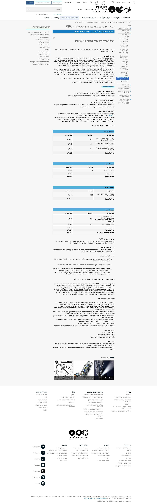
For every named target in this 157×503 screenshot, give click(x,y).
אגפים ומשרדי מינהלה (81, 448)
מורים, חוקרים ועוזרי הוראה (66, 400)
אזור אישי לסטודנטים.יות (42, 3)
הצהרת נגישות (62, 455)
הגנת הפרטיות (62, 458)
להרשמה (30, 3)
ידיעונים (106, 458)
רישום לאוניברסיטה (103, 448)
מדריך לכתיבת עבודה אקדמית (39, 62)
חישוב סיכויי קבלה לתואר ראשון (99, 453)
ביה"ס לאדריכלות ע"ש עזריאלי (93, 395)
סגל (73, 392)
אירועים (128, 395)
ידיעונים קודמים (44, 59)
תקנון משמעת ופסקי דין (123, 466)
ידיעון (123, 2)
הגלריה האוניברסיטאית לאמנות (121, 411)
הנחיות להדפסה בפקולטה (41, 64)
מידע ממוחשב (44, 47)
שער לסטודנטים (111, 2)
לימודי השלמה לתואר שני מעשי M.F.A (124, 73)
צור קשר (134, 2)
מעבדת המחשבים (41, 405)
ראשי (129, 26)
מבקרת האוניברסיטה (124, 463)
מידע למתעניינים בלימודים (100, 450)
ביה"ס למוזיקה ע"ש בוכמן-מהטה (92, 397)
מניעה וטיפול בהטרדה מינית (58, 450)
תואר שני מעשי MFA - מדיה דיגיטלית (122, 78)
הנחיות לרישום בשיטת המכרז (40, 35)
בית (129, 2)
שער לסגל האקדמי (103, 3)
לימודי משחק (99, 419)
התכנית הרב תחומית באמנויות (93, 409)
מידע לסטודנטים (41, 392)
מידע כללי (126, 18)
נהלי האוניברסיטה (125, 455)
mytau (78, 2)
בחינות (48, 18)
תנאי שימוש (63, 461)
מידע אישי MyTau (43, 42)
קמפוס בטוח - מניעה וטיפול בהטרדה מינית (122, 407)
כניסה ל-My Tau (83, 458)
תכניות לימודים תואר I (89, 18)
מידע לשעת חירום (125, 461)
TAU (91, 2)
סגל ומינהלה (84, 445)
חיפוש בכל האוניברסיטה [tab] (41, 14)
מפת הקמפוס (44, 57)
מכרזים (128, 458)
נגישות (64, 445)
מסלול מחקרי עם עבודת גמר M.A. (123, 42)
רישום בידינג (43, 407)
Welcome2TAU (69, 2)
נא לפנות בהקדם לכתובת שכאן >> (95, 498)
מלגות (45, 410)
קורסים (56, 18)
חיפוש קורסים (44, 37)
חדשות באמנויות (42, 395)
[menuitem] (133, 3)
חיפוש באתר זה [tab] (58, 14)
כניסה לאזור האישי (103, 461)
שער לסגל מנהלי (96, 3)
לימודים (106, 445)
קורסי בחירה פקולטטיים (41, 39)
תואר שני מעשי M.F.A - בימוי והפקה (124, 63)
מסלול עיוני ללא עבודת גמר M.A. (124, 46)
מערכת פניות (56, 3)
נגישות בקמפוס (62, 448)
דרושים (128, 453)
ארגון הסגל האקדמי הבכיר (80, 453)
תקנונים (116, 18)
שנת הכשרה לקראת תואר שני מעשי (123, 68)
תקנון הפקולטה (105, 18)
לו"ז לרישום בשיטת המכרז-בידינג (38, 32)
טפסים (47, 49)
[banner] (78, 10)
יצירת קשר (127, 404)
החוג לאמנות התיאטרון (95, 400)
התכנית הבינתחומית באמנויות (93, 412)
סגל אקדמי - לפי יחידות (67, 397)
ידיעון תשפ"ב (130, 22)
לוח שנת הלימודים (43, 54)
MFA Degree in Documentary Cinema (124, 57)
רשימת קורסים (124, 81)
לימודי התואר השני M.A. (123, 38)
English (84, 2)
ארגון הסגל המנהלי (82, 450)
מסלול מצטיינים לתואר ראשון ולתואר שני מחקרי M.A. (123, 51)
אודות (129, 392)
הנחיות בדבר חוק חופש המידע (57, 453)
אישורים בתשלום (43, 52)
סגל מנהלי (71, 402)
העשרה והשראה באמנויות (122, 397)
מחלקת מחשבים (44, 44)
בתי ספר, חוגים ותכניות (95, 392)
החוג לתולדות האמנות (96, 402)
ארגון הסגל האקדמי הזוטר (80, 455)
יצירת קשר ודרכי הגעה (124, 448)
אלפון (118, 2)
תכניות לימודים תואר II (70, 18)
